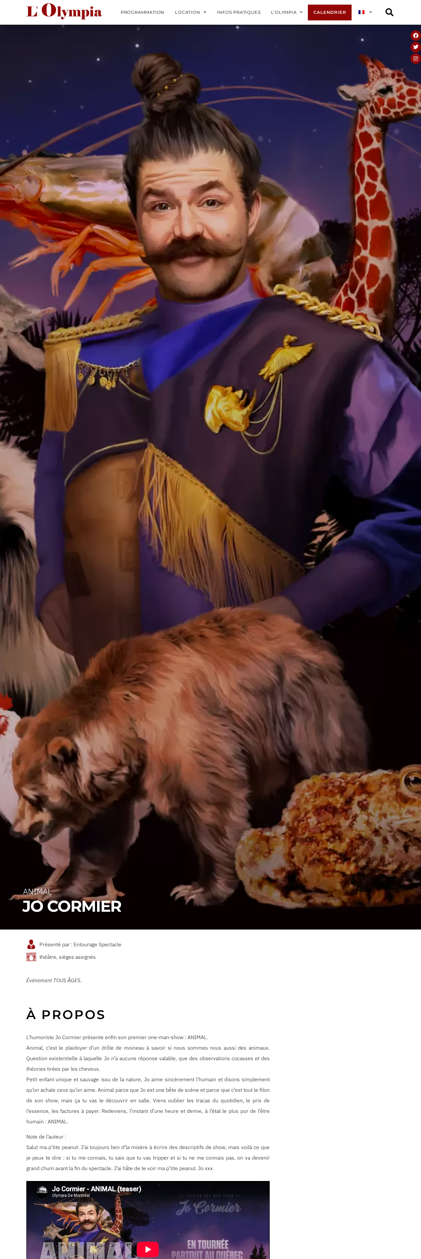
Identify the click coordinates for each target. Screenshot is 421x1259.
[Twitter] (415, 47)
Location (187, 12)
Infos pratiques (238, 12)
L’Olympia (283, 12)
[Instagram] (415, 58)
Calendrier (329, 12)
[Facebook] (415, 35)
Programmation (142, 12)
